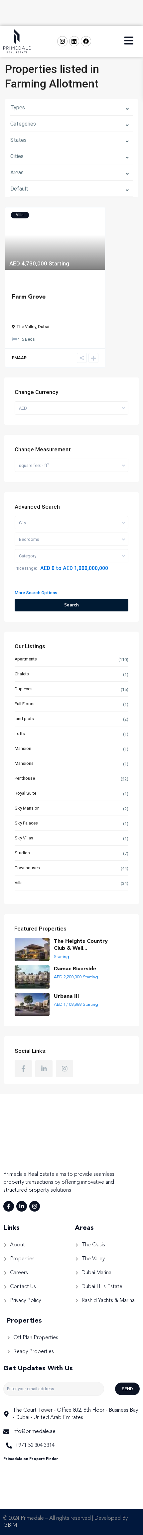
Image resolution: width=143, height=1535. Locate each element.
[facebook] (23, 1068)
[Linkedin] (74, 41)
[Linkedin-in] (21, 1206)
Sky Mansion (27, 808)
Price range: (26, 568)
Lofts (20, 733)
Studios (22, 852)
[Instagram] (62, 41)
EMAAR (19, 357)
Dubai (43, 326)
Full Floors (25, 703)
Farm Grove (29, 297)
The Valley (26, 326)
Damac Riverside (75, 969)
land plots (24, 718)
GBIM (10, 1525)
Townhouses (27, 867)
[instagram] (64, 1068)
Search (71, 605)
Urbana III (66, 996)
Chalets (22, 673)
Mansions (24, 763)
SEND (127, 1388)
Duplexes (24, 688)
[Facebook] (86, 41)
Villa (19, 882)
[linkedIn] (44, 1068)
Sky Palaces (26, 823)
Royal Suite (25, 793)
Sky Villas (24, 837)
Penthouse (25, 778)
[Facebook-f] (8, 1206)
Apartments (26, 658)
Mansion (23, 748)
